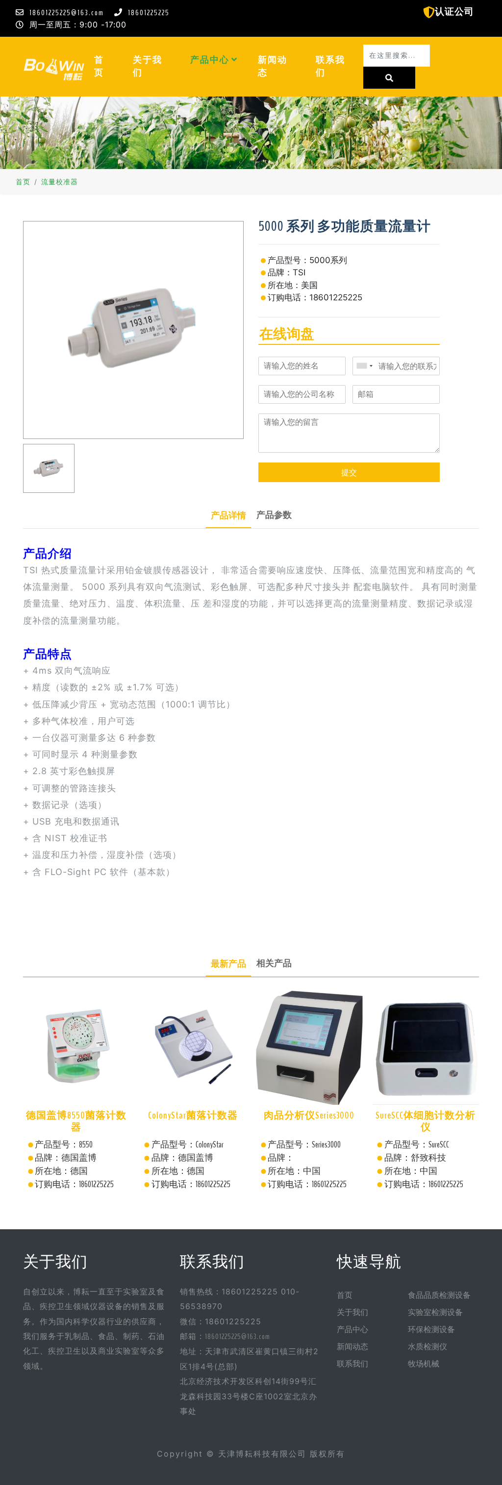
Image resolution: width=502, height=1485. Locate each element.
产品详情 (228, 515)
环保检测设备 (431, 1329)
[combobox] (364, 366)
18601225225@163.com (66, 12)
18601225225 (149, 12)
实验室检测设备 (435, 1312)
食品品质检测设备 (439, 1295)
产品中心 (210, 60)
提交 (349, 472)
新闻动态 (272, 66)
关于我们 (147, 66)
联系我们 (330, 66)
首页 (108, 66)
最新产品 (228, 964)
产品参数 (274, 515)
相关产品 (274, 963)
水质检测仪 (427, 1346)
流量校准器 (59, 182)
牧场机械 (423, 1364)
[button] (234, 59)
